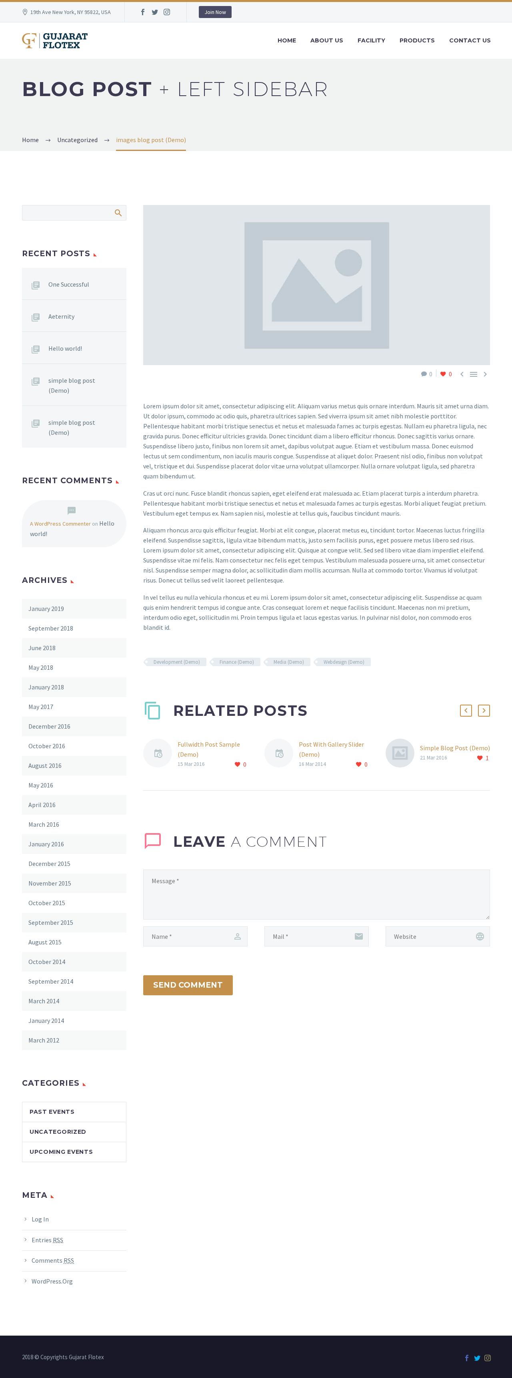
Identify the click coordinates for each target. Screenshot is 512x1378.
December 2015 (49, 864)
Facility (371, 40)
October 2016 (46, 746)
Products (417, 40)
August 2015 (45, 942)
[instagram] (167, 12)
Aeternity (61, 316)
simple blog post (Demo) (71, 385)
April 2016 (42, 805)
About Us (326, 40)
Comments (53, 1260)
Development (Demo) (177, 662)
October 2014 (46, 962)
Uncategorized (58, 1131)
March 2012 (43, 1040)
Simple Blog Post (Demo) (455, 748)
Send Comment (188, 985)
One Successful (68, 284)
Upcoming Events (61, 1151)
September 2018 (50, 628)
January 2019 (46, 609)
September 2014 (50, 981)
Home (287, 40)
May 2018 (40, 667)
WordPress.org (52, 1281)
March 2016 (43, 824)
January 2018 (46, 687)
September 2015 (50, 922)
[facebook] (143, 12)
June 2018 (42, 648)
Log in (40, 1219)
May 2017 (40, 707)
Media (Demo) (289, 662)
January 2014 (46, 1020)
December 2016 (49, 726)
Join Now (215, 12)
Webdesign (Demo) (344, 662)
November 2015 (49, 883)
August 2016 (45, 765)
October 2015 (46, 903)
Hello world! (65, 348)
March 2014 (43, 1001)
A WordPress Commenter (60, 523)
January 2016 (46, 844)
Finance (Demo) (237, 662)
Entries (47, 1240)
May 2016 (40, 785)
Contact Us (470, 40)
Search (117, 212)
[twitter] (155, 12)
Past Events (52, 1111)
